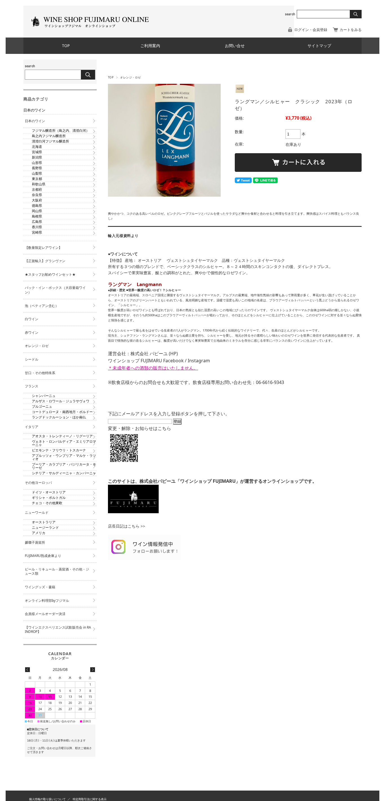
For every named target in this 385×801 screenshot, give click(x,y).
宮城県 (37, 152)
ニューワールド (36, 512)
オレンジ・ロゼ (130, 77)
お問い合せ (235, 45)
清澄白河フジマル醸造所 (50, 141)
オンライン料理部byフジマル (47, 600)
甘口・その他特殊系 (40, 372)
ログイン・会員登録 (310, 29)
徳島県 (37, 205)
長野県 (37, 168)
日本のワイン (35, 120)
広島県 (37, 221)
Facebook (173, 360)
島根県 (37, 216)
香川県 (37, 227)
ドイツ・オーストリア (49, 492)
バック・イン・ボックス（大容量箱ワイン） (55, 290)
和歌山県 (38, 184)
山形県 (37, 162)
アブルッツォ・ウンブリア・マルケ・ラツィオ (64, 457)
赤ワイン (31, 332)
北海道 (37, 146)
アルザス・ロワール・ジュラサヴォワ (60, 401)
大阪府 (37, 200)
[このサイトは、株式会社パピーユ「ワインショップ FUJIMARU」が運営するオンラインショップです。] (133, 511)
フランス (31, 386)
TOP (66, 45)
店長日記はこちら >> (126, 526)
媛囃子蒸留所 (35, 542)
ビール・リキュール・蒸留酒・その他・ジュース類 (57, 571)
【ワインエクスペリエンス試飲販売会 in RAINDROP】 (58, 629)
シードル (31, 359)
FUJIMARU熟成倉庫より (43, 555)
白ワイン (31, 319)
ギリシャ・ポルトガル (49, 497)
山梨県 (37, 173)
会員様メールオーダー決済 (45, 613)
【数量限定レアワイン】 (43, 247)
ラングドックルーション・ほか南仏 (59, 417)
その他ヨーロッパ (38, 482)
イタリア (31, 426)
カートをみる (351, 29)
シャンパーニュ (44, 395)
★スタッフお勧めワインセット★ (50, 274)
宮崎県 (37, 232)
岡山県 (37, 211)
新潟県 (37, 157)
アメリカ (38, 532)
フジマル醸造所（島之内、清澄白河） (60, 130)
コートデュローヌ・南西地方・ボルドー (62, 411)
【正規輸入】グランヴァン (45, 260)
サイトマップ (319, 45)
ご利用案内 (150, 45)
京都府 (37, 189)
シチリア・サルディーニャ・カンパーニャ (64, 473)
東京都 (37, 178)
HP (173, 353)
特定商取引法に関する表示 (90, 799)
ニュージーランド (45, 527)
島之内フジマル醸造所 (49, 135)
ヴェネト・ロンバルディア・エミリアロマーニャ (64, 443)
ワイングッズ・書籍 (40, 587)
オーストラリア (44, 522)
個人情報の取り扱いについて (47, 799)
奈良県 (37, 194)
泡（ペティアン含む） (42, 305)
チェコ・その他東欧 (47, 503)
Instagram (199, 360)
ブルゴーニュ (42, 406)
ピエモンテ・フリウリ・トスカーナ (59, 450)
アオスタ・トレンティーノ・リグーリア (62, 436)
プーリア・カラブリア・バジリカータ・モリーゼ (64, 466)
